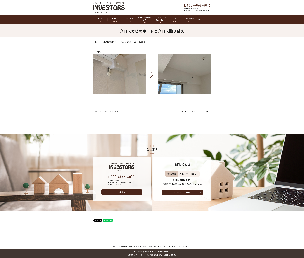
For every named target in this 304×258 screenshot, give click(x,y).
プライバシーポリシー (170, 246)
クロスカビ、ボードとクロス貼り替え (195, 111)
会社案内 (115, 19)
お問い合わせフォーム (182, 192)
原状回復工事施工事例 (144, 19)
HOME (95, 42)
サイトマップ (186, 246)
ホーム (100, 19)
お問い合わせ (189, 19)
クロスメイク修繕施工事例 (159, 19)
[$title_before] (119, 74)
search (200, 20)
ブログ (174, 19)
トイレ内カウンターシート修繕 (106, 111)
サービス (129, 19)
